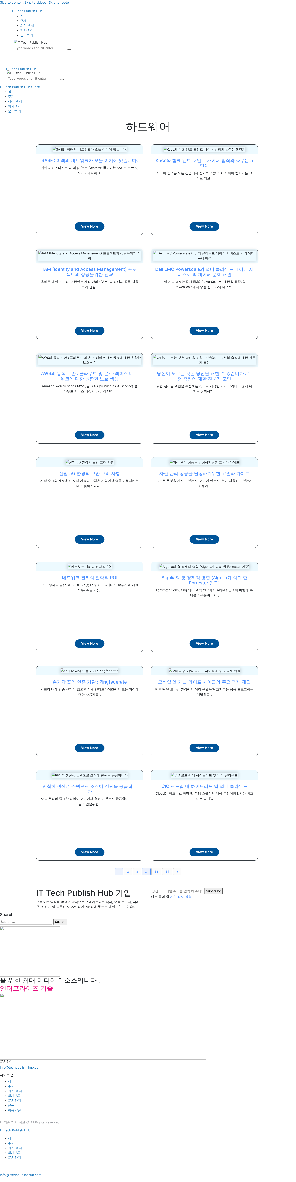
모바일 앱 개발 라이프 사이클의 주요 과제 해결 (204, 682)
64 (167, 871)
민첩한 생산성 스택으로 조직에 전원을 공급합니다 (89, 789)
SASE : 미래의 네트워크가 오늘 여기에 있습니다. (89, 160)
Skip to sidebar (36, 2)
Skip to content (12, 2)
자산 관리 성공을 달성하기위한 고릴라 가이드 (204, 473)
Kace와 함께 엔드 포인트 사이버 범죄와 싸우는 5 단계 (204, 163)
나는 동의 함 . (171, 897)
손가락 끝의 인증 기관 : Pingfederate (89, 682)
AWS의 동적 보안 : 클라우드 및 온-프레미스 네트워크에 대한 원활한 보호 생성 (89, 376)
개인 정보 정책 (180, 897)
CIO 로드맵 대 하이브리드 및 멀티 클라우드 (204, 786)
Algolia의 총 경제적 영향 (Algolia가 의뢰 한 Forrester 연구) (204, 580)
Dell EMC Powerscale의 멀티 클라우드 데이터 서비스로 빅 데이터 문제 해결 (204, 272)
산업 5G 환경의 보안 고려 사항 (89, 473)
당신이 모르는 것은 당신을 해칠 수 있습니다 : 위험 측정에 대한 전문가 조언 (204, 376)
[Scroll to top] (2, 1180)
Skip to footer (59, 2)
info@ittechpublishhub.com (20, 1175)
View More (89, 226)
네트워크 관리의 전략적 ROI (89, 577)
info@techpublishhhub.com (20, 1067)
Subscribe (213, 891)
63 (156, 871)
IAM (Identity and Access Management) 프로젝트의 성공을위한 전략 (90, 272)
